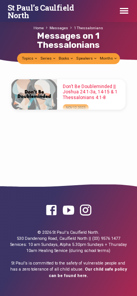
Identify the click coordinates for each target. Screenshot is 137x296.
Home (38, 28)
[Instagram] (85, 211)
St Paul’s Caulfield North (41, 11)
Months (107, 58)
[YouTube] (68, 211)
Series (46, 58)
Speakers (85, 58)
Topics (28, 58)
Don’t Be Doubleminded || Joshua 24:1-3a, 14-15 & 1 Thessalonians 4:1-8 (90, 92)
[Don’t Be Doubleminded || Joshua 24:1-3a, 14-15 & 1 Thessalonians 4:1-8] (34, 94)
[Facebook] (51, 211)
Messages (58, 28)
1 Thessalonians (88, 28)
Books (64, 58)
